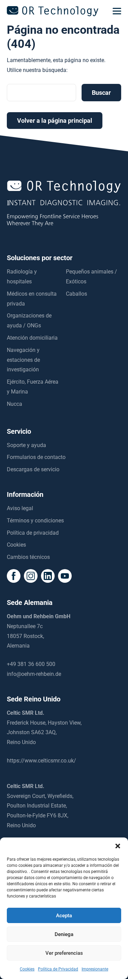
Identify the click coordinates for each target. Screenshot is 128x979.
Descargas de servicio (33, 469)
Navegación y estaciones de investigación (23, 360)
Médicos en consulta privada (32, 299)
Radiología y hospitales (22, 276)
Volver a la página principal (54, 120)
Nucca (14, 404)
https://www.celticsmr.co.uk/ (41, 760)
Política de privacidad (33, 533)
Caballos (76, 294)
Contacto (64, 971)
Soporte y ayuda (26, 445)
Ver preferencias (64, 953)
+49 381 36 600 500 (31, 664)
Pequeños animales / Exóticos (91, 276)
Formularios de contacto (36, 457)
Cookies (16, 545)
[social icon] (13, 576)
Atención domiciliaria (32, 338)
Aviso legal (20, 508)
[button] (117, 846)
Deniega (64, 934)
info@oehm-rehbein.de (34, 674)
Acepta (64, 916)
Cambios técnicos (28, 557)
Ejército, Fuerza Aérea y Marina (32, 387)
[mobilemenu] (117, 11)
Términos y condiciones (35, 520)
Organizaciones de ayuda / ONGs (29, 320)
